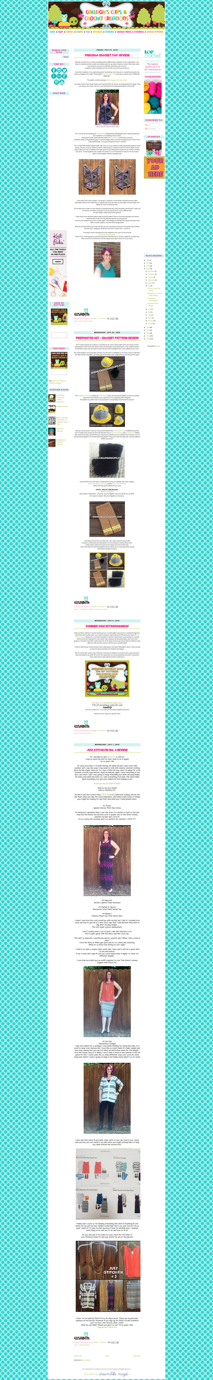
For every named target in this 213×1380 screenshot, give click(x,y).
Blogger (157, 346)
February (151, 321)
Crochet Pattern (83, 609)
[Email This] (111, 319)
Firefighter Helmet (83, 396)
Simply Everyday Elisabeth (107, 234)
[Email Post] (108, 318)
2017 (148, 263)
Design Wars (100, 134)
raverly (105, 609)
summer (89, 733)
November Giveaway (61, 406)
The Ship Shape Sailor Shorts (98, 484)
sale (84, 733)
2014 (148, 327)
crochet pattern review (85, 321)
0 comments (101, 606)
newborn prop (98, 609)
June (149, 309)
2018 (148, 260)
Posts (148, 125)
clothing (81, 1345)
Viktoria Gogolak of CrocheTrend (116, 80)
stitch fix (86, 1345)
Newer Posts (78, 1356)
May (149, 312)
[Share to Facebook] (117, 319)
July (149, 286)
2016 (148, 266)
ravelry (81, 733)
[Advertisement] (106, 40)
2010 (148, 339)
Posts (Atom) (86, 1360)
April (149, 315)
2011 (148, 336)
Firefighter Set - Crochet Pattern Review (107, 338)
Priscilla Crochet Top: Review (107, 56)
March (150, 318)
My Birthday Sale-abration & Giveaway (60, 442)
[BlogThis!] (113, 319)
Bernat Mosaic (114, 138)
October (150, 277)
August (150, 283)
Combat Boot (130, 433)
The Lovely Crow (119, 431)
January (150, 324)
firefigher (91, 609)
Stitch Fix (111, 757)
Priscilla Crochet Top (108, 74)
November (151, 274)
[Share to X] (115, 319)
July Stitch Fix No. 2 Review (107, 750)
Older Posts (136, 1356)
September (151, 280)
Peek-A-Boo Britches (118, 484)
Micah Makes (102, 396)
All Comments (151, 129)
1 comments (102, 318)
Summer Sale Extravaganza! (107, 627)
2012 (148, 333)
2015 (148, 269)
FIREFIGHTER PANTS (107, 492)
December (151, 271)
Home (107, 1356)
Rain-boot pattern (116, 433)
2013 (148, 330)
